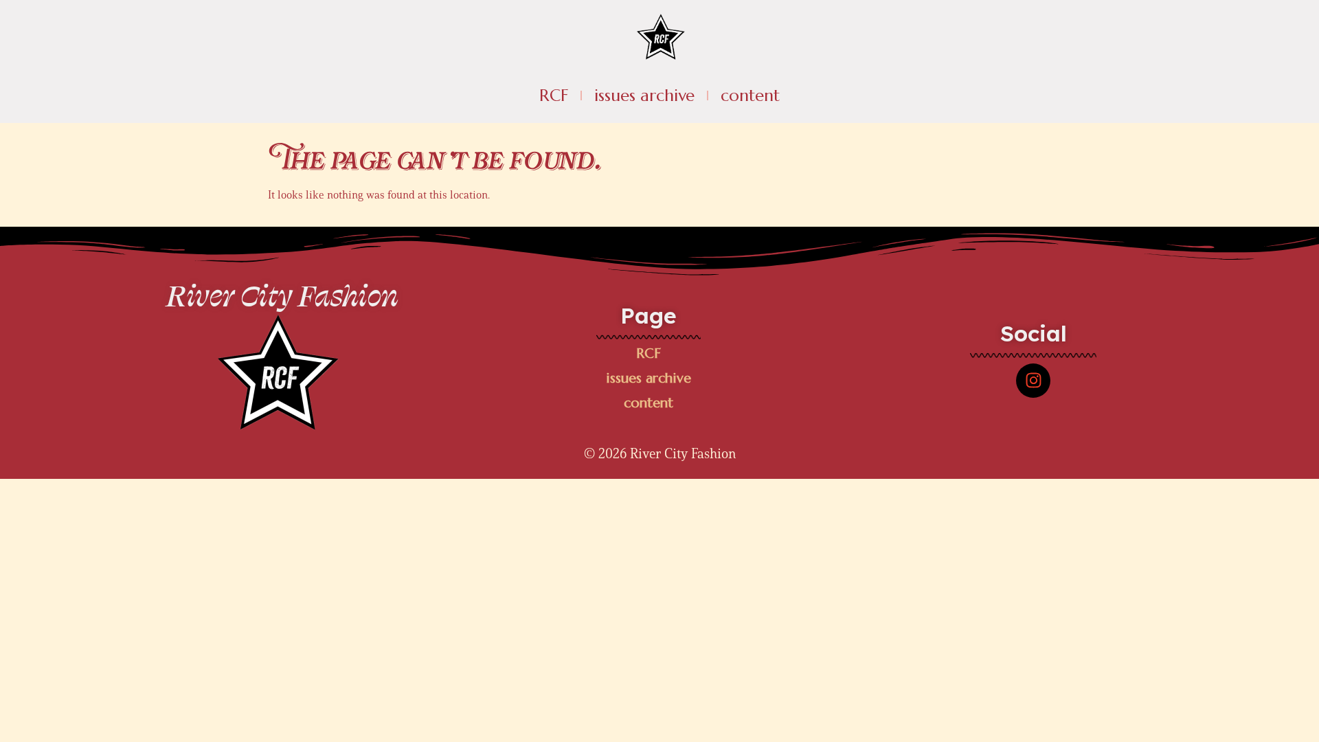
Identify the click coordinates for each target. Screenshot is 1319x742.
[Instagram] (1033, 380)
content (750, 95)
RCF (553, 95)
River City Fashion (282, 295)
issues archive (644, 95)
